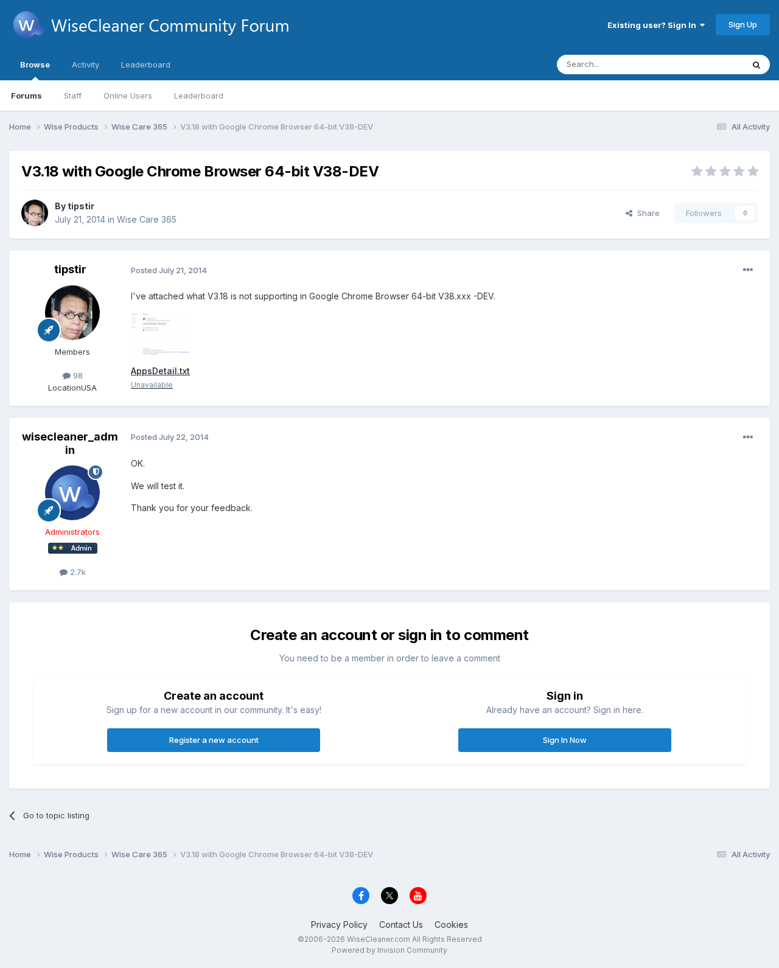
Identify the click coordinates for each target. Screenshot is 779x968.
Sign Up (742, 24)
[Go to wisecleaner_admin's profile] (72, 492)
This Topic (707, 64)
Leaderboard (198, 95)
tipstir (81, 206)
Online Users (127, 95)
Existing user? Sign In (653, 25)
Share (646, 213)
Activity (85, 64)
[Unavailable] (161, 333)
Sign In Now (565, 740)
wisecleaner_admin (70, 443)
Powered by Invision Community (389, 950)
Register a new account (214, 740)
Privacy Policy (339, 924)
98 (77, 375)
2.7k (77, 572)
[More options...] (748, 270)
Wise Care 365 (146, 219)
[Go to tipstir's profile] (34, 213)
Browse (35, 64)
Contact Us (401, 924)
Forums (26, 95)
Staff (73, 95)
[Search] (756, 64)
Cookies (451, 924)
